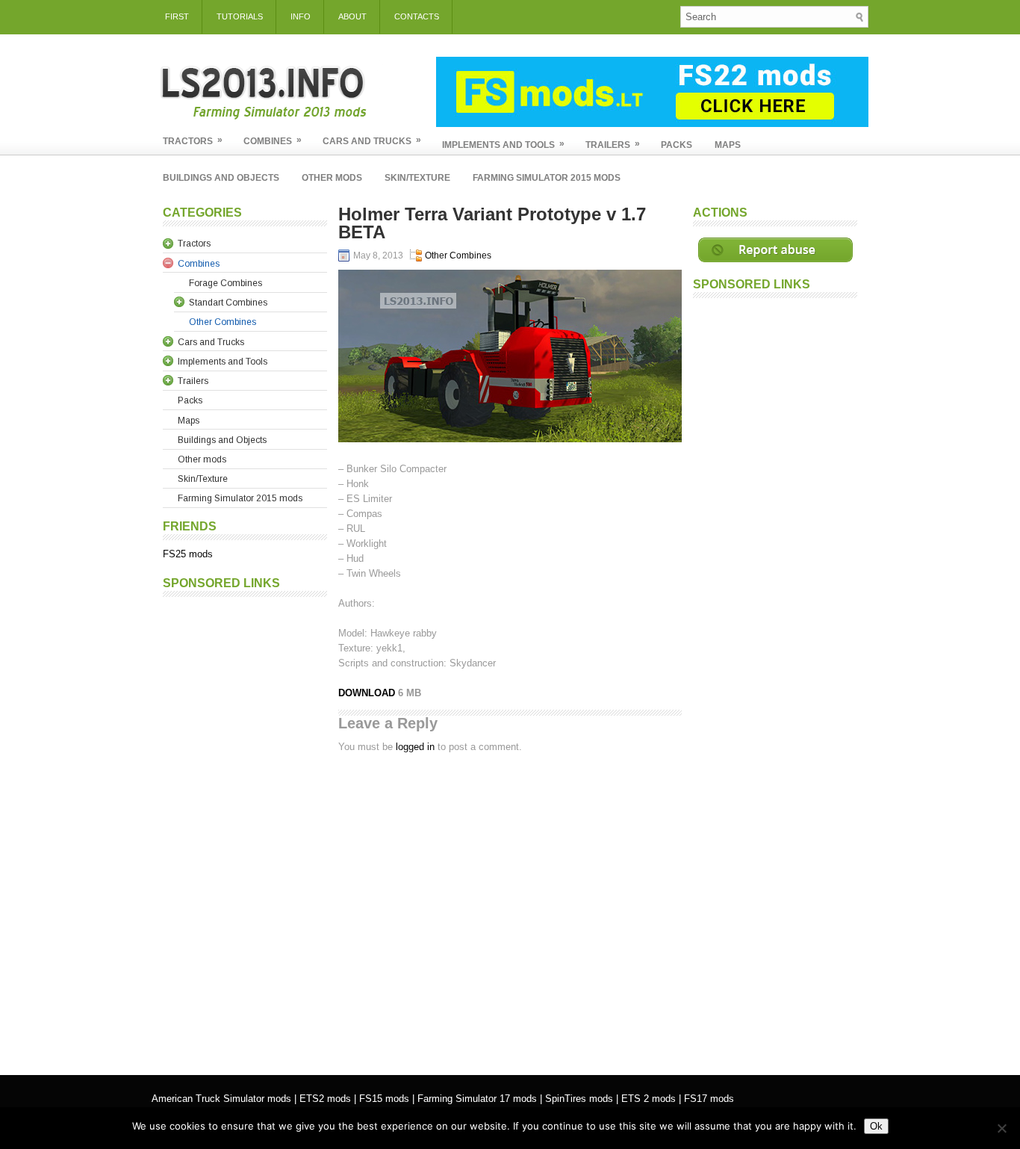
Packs (676, 145)
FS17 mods (709, 1098)
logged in (415, 746)
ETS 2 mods (648, 1098)
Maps (728, 145)
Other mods (332, 178)
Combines (272, 140)
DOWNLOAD (368, 693)
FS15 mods (384, 1098)
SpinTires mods (579, 1098)
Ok (876, 1126)
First (177, 16)
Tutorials (240, 16)
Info (300, 16)
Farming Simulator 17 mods (477, 1098)
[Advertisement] (245, 828)
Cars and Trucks (372, 140)
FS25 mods (188, 554)
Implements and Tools (503, 144)
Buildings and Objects (221, 178)
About (352, 16)
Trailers (612, 144)
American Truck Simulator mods (221, 1098)
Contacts (416, 16)
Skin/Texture (417, 178)
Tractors (193, 140)
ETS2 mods (325, 1098)
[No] (1001, 1128)
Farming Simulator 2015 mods (547, 178)
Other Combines (458, 255)
